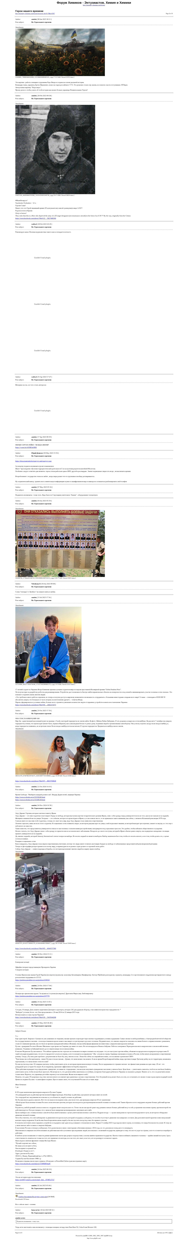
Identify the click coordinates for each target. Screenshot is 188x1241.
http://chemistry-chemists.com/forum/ (94, 5)
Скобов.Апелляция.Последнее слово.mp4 (33, 1197)
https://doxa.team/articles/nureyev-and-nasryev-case (33, 461)
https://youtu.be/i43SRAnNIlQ (26, 447)
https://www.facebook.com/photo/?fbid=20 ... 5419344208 (35, 1017)
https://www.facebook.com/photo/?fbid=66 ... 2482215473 (35, 705)
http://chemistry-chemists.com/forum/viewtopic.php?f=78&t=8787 (35, 13)
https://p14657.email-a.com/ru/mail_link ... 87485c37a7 (34, 1180)
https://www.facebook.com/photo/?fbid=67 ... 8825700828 (35, 781)
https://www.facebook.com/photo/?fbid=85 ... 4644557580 (35, 948)
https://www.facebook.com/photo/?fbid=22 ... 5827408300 (35, 218)
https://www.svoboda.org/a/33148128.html (30, 800)
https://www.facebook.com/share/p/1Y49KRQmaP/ (33, 1164)
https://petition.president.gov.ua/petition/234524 (32, 980)
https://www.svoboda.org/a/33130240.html (30, 797)
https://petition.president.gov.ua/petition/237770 (32, 996)
